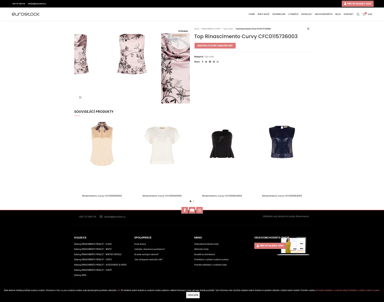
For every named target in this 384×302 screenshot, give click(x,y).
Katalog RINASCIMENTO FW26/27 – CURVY (93, 270)
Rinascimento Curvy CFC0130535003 (102, 195)
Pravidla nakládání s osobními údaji (210, 265)
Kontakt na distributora (204, 254)
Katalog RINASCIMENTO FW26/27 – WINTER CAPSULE (98, 254)
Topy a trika (228, 29)
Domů (197, 29)
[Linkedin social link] (217, 62)
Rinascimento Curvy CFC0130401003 (162, 195)
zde (118, 290)
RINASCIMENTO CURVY (211, 29)
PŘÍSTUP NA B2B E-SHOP (359, 3)
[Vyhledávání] (358, 14)
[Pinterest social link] (214, 62)
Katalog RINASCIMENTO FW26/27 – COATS (93, 259)
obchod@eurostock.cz (37, 4)
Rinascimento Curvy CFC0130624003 (222, 195)
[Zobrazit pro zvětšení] (80, 97)
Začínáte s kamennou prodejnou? (149, 249)
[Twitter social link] (206, 62)
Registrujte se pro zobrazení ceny (215, 45)
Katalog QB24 (80, 275)
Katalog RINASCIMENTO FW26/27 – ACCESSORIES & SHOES (100, 265)
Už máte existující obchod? (146, 254)
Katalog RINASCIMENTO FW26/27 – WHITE (93, 249)
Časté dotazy (140, 244)
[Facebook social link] (202, 62)
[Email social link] (210, 62)
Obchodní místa (201, 249)
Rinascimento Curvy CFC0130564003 (282, 195)
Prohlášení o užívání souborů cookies (211, 259)
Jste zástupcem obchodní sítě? (148, 259)
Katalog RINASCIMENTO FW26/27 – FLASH (93, 244)
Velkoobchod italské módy (206, 244)
